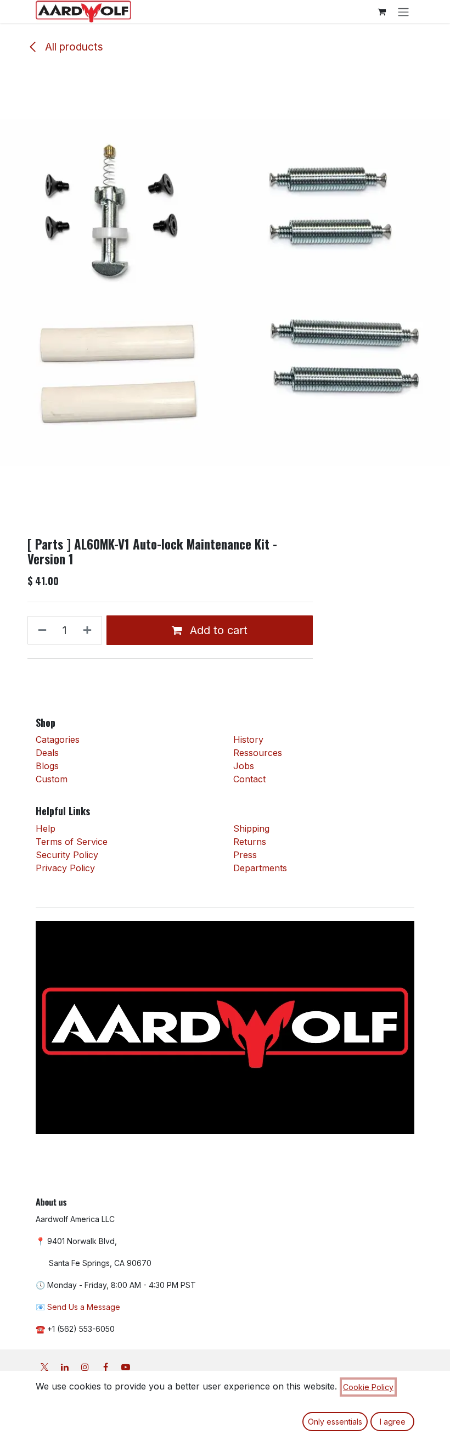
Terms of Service (72, 841)
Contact (249, 779)
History (248, 739)
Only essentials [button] (335, 1421)
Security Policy (67, 854)
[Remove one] (40, 630)
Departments (260, 867)
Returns (249, 841)
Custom (52, 779)
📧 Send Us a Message (78, 1307)
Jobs (243, 765)
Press (245, 854)
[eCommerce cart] (381, 12)
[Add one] (89, 630)
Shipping (251, 828)
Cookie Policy (368, 1387)
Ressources (257, 752)
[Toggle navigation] (403, 11)
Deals (48, 752)
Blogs (47, 765)
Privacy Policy (65, 867)
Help (45, 828)
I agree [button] (393, 1421)
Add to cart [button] (217, 630)
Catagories (58, 739)
